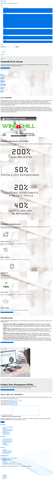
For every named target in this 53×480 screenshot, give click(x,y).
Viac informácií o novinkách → (7, 342)
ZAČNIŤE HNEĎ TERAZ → (7, 312)
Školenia (7, 29)
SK (3, 51)
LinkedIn (5, 477)
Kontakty (2, 54)
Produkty (5, 13)
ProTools (7, 26)
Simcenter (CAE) (9, 21)
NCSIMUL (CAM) (7, 442)
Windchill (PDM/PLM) (10, 16)
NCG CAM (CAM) (10, 25)
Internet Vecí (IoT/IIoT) (10, 9)
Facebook (5, 476)
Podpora (5, 28)
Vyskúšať (5, 40)
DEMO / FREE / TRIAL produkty (10, 458)
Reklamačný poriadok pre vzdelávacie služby (12, 464)
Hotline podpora (9, 34)
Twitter (4, 478)
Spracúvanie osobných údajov (9, 462)
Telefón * (3, 403)
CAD (7, 12)
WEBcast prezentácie (10, 31)
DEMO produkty (9, 41)
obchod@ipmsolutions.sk (12, 398)
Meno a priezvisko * (5, 400)
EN (4, 52)
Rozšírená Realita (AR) (10, 8)
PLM (7, 11)
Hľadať (2, 44)
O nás (7, 36)
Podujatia (8, 37)
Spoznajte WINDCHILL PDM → (7, 389)
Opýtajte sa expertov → (5, 68)
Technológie (5, 7)
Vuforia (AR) (8, 19)
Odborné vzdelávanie (10, 30)
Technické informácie (10, 33)
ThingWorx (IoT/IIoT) (10, 18)
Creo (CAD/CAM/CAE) (11, 14)
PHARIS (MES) (9, 20)
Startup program (9, 42)
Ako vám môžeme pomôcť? (6, 415)
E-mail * (2, 402)
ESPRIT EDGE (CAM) (11, 23)
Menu (2, 5)
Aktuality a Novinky (10, 38)
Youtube (5, 474)
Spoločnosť (5, 35)
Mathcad (7, 15)
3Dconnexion (8, 27)
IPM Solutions (3, 1)
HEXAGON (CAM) (10, 22)
